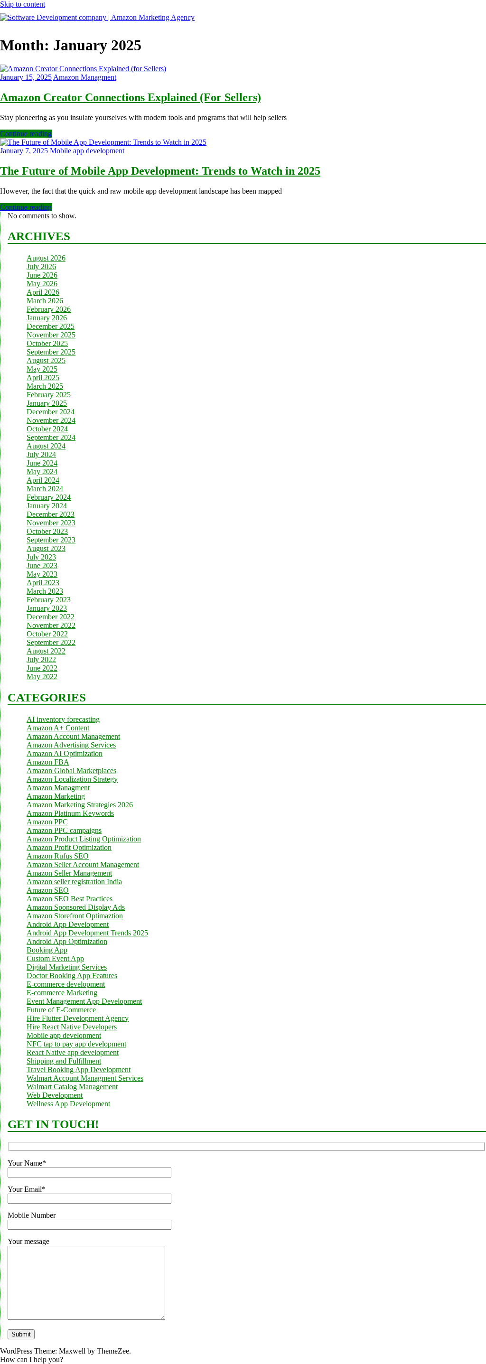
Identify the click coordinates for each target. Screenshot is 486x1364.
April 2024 (43, 480)
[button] (31, 1359)
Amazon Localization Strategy (72, 779)
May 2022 (42, 677)
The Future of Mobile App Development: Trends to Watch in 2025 (160, 171)
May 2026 (42, 284)
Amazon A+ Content (58, 728)
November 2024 (51, 420)
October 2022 (47, 634)
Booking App (47, 950)
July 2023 (41, 557)
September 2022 (51, 642)
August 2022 (46, 651)
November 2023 (51, 523)
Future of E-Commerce (61, 1010)
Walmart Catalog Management (72, 1087)
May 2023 (42, 574)
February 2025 (49, 395)
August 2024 (46, 446)
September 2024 (51, 437)
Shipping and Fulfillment (64, 1061)
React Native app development (73, 1052)
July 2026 (41, 266)
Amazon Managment (84, 77)
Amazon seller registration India (74, 882)
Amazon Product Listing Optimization (84, 839)
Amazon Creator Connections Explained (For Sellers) (130, 97)
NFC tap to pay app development (76, 1044)
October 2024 (47, 429)
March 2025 (45, 386)
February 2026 (49, 309)
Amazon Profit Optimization (69, 847)
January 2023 (47, 608)
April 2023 (43, 583)
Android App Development (68, 924)
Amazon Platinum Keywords (70, 813)
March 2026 (45, 301)
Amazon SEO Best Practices (69, 899)
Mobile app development (87, 151)
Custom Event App (55, 958)
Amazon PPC (47, 822)
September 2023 (51, 540)
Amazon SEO (48, 890)
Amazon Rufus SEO (58, 856)
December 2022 (51, 617)
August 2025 (46, 360)
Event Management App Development (84, 1001)
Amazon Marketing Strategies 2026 (80, 805)
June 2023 (42, 565)
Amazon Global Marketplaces (71, 770)
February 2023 (49, 600)
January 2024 (47, 506)
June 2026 (42, 275)
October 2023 (47, 531)
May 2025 (42, 369)
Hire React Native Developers (72, 1027)
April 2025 (43, 378)
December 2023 (51, 514)
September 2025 (51, 352)
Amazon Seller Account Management (83, 864)
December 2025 (51, 326)
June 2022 (42, 668)
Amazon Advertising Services (71, 745)
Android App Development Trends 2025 (87, 933)
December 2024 (51, 412)
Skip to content (22, 4)
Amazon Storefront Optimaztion (75, 916)
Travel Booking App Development (79, 1069)
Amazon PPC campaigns (64, 830)
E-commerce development (66, 984)
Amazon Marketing (56, 796)
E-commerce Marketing (62, 993)
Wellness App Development (68, 1104)
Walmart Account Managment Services (85, 1078)
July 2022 (41, 659)
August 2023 (46, 548)
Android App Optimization (67, 941)
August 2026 (46, 258)
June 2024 (42, 463)
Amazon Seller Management (69, 873)
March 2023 (45, 591)
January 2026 (47, 318)
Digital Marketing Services (67, 967)
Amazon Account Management (73, 736)
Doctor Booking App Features (72, 976)
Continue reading (26, 134)
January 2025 (47, 403)
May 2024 (42, 471)
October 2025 (47, 343)
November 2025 (51, 335)
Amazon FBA (48, 762)
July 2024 (41, 454)
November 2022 (51, 625)
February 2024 (49, 497)
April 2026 (43, 292)
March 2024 (45, 489)
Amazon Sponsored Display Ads (76, 907)
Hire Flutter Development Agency (78, 1018)
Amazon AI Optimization (65, 753)
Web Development (55, 1095)
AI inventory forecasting (63, 719)
